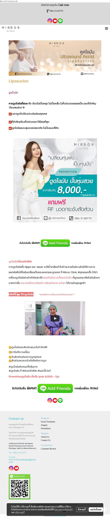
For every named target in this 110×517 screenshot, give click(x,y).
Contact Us (45, 440)
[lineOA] (55, 243)
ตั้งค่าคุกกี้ (82, 509)
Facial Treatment (48, 422)
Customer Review (48, 449)
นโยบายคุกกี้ (20, 512)
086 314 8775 (19, 452)
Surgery (44, 425)
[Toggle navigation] (106, 29)
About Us (45, 437)
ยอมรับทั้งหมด (96, 509)
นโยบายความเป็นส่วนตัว (63, 509)
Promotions (46, 428)
